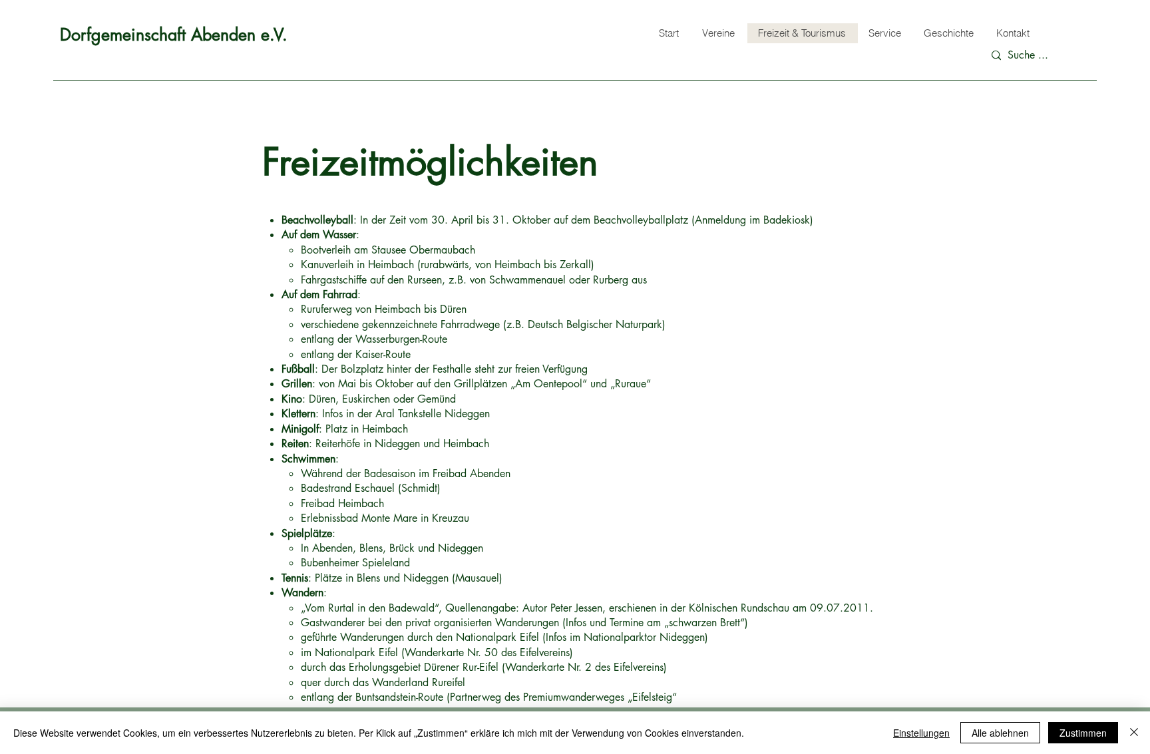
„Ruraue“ (630, 384)
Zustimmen (1083, 732)
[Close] (1134, 732)
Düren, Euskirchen (349, 399)
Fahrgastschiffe (334, 280)
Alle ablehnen (1000, 732)
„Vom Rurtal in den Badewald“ (370, 608)
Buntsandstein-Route (401, 697)
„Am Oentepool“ (548, 384)
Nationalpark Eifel (499, 637)
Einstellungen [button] (921, 732)
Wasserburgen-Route (401, 339)
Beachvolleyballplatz (641, 220)
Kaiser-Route (383, 354)
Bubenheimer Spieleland (355, 563)
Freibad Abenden (471, 473)
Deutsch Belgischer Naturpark (595, 324)
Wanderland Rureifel (418, 682)
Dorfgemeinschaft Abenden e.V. (174, 34)
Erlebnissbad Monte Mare (359, 518)
